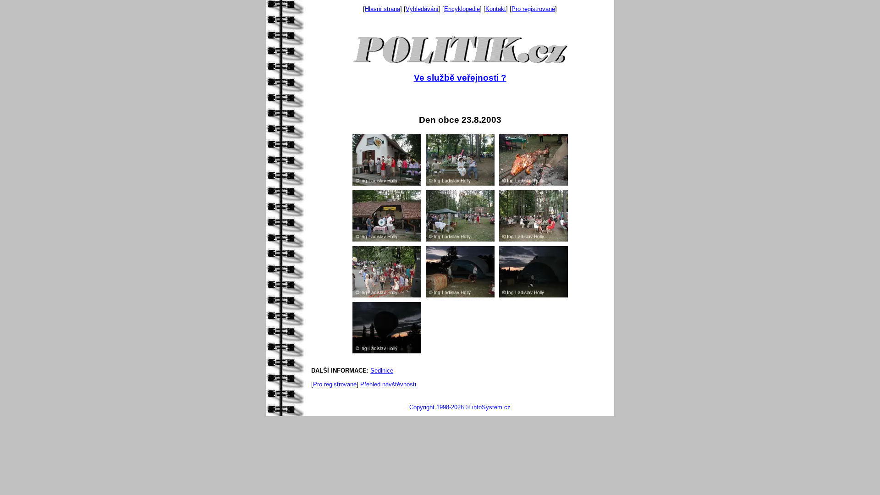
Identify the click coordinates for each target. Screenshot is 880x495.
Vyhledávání (422, 9)
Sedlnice (381, 370)
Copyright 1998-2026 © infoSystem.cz (460, 407)
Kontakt (495, 9)
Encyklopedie (462, 9)
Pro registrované (533, 9)
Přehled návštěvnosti (388, 384)
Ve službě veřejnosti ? (460, 77)
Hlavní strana (382, 9)
